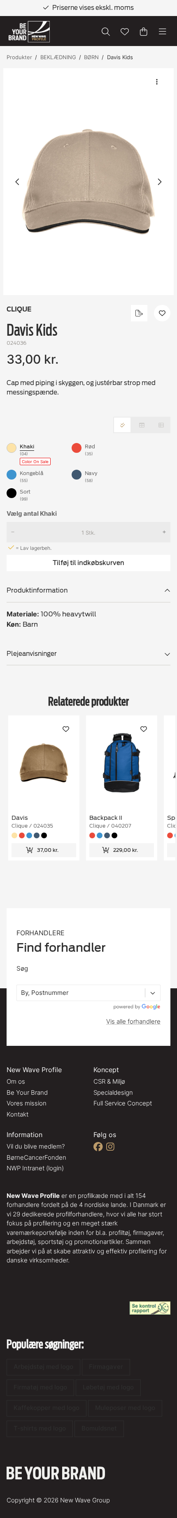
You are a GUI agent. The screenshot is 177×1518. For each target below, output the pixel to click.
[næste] (159, 181)
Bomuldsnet (99, 1428)
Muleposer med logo (125, 1408)
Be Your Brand (27, 1092)
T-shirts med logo (40, 1428)
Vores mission (27, 1103)
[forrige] (17, 181)
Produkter (19, 57)
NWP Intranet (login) (35, 1168)
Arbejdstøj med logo (43, 1366)
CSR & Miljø (109, 1081)
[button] (88, 181)
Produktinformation (37, 590)
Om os (16, 1081)
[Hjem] (29, 32)
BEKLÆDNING (58, 57)
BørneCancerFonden (36, 1157)
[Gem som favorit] (125, 31)
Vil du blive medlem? (36, 1146)
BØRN (91, 57)
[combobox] (22, 993)
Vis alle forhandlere (133, 1021)
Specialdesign (113, 1092)
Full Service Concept (122, 1103)
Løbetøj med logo (108, 1387)
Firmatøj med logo (40, 1387)
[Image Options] (157, 82)
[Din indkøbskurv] (143, 31)
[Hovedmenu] (162, 31)
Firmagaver (106, 1366)
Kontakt (17, 1114)
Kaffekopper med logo (46, 1408)
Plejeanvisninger (32, 653)
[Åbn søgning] (106, 31)
